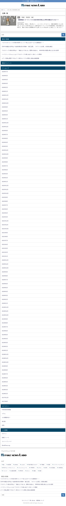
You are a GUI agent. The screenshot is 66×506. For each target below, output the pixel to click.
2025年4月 (5, 114)
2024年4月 (5, 142)
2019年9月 (5, 319)
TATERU (33, 467)
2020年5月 (5, 287)
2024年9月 (5, 130)
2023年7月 (5, 166)
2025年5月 (5, 111)
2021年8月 (5, 236)
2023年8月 (5, 162)
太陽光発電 (13, 470)
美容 (40, 470)
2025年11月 (5, 99)
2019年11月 (5, 311)
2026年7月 (5, 71)
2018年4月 (5, 385)
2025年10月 (5, 103)
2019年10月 (5, 315)
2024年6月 (5, 138)
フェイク (5, 470)
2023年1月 (5, 181)
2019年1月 (5, 350)
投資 (49, 464)
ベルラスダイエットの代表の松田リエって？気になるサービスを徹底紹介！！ (23, 42)
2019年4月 (5, 338)
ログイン (4, 433)
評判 (3, 425)
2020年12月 (5, 260)
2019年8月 (5, 322)
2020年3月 (5, 295)
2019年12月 (5, 307)
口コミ (28, 470)
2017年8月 (5, 401)
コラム (4, 413)
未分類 (4, 421)
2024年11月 (5, 126)
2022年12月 (5, 185)
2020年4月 (5, 291)
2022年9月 (5, 197)
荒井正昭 (28, 17)
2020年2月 (5, 299)
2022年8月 (5, 201)
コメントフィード (7, 441)
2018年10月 (5, 362)
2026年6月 (5, 75)
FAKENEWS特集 (6, 409)
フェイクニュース (23, 467)
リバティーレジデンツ (59, 464)
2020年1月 (5, 303)
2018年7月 (5, 374)
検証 (32, 17)
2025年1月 (5, 118)
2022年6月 (5, 209)
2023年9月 (5, 158)
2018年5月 (5, 381)
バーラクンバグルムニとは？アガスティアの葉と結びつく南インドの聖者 (22, 54)
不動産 (23, 17)
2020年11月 (5, 264)
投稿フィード (5, 437)
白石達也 (53, 467)
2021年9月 (5, 232)
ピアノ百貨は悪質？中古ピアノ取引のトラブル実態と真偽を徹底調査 (20, 58)
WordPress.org (6, 445)
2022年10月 (5, 193)
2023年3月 (5, 173)
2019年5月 (5, 334)
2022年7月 (5, 205)
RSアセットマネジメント (9, 467)
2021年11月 (5, 224)
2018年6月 (5, 377)
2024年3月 (5, 146)
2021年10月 (5, 228)
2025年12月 (5, 95)
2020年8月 (5, 275)
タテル (39, 467)
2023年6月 (5, 169)
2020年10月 (5, 268)
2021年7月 (5, 240)
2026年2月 (5, 87)
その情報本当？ (6, 417)
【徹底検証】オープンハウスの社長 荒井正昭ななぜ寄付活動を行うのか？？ (38, 19)
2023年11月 (5, 150)
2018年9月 (5, 366)
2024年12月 (5, 122)
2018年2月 (5, 393)
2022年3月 (5, 217)
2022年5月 (5, 213)
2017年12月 (5, 397)
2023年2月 (5, 177)
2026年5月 (5, 79)
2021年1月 (5, 256)
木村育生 (61, 467)
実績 (35, 470)
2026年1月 (5, 91)
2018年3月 (5, 389)
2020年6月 (5, 283)
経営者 (9, 464)
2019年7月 (5, 326)
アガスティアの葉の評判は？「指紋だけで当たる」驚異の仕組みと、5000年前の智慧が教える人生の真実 (30, 50)
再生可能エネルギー (33, 464)
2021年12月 (5, 220)
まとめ (23, 464)
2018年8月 (5, 370)
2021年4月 (5, 244)
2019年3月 (5, 342)
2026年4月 (5, 83)
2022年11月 (5, 189)
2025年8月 (5, 107)
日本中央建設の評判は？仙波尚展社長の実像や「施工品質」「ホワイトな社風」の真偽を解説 (27, 46)
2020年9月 (5, 271)
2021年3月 (5, 248)
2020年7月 (5, 279)
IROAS (21, 470)
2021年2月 (5, 252)
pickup (16, 464)
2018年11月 (5, 358)
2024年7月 (5, 134)
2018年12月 (5, 354)
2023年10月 (5, 154)
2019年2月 (5, 346)
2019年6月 (5, 330)
